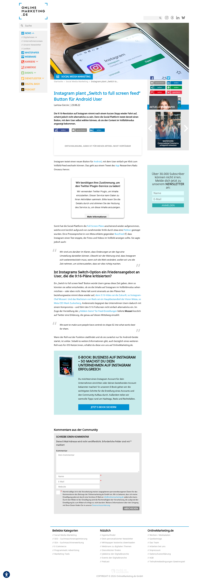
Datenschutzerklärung (101, 505)
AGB (152, 558)
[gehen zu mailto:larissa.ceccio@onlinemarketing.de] (179, 99)
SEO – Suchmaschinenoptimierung (70, 539)
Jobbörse (30, 67)
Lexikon (26, 48)
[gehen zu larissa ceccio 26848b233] (179, 102)
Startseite (58, 81)
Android (98, 161)
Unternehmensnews (33, 41)
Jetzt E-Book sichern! (103, 407)
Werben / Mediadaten (160, 535)
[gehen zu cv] (179, 105)
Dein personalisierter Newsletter (117, 539)
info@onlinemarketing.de (114, 497)
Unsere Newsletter (32, 45)
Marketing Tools (62, 554)
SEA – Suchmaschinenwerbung (69, 542)
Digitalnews (29, 37)
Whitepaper (32, 52)
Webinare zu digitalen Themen (116, 546)
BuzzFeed (119, 233)
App (117, 165)
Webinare (30, 56)
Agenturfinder (109, 535)
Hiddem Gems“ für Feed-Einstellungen (98, 311)
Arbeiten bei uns (157, 546)
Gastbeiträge (156, 539)
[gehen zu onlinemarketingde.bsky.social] (183, 18)
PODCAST (30, 89)
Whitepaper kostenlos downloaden (118, 542)
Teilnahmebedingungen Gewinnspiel (167, 561)
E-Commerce (60, 546)
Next (184, 128)
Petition (127, 229)
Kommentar (61, 451)
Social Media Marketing (77, 81)
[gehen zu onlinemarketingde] (166, 18)
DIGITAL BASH (32, 84)
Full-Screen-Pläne (95, 226)
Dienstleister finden (111, 550)
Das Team (154, 542)
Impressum (155, 550)
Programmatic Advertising (66, 550)
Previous (151, 128)
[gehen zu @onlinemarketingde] (172, 18)
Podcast (105, 561)
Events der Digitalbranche (114, 558)
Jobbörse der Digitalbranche (115, 554)
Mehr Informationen (97, 216)
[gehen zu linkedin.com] (177, 18)
